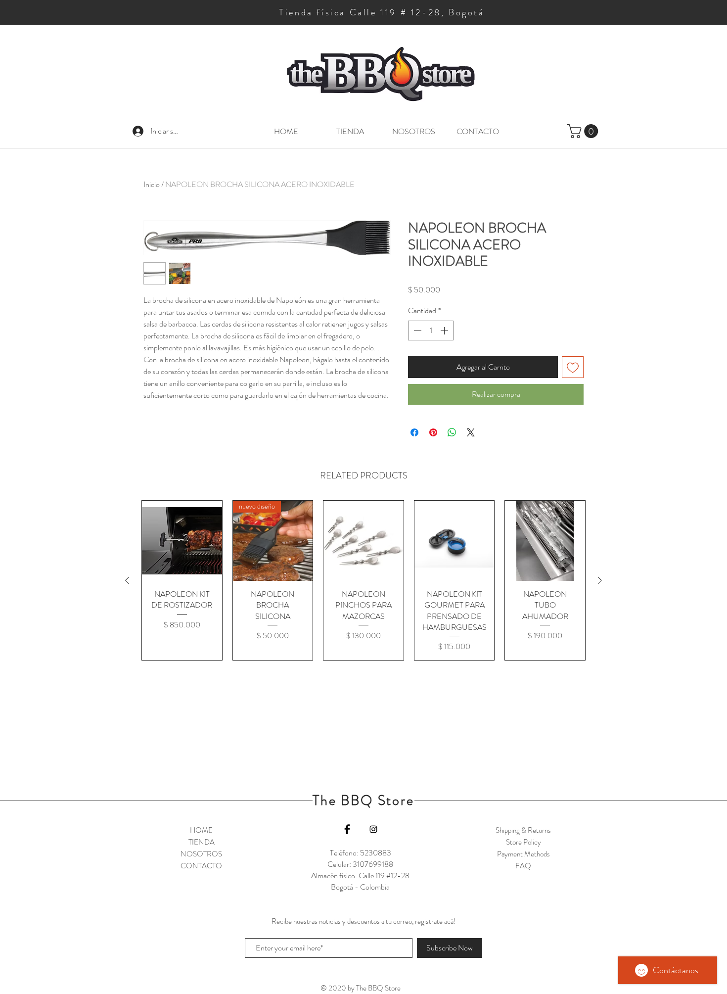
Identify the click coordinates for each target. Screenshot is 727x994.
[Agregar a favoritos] (573, 367)
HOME (201, 830)
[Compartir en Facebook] (414, 432)
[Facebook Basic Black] (347, 829)
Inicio (151, 184)
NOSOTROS (201, 854)
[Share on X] (471, 432)
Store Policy (523, 842)
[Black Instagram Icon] (373, 829)
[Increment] (445, 330)
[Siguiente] (600, 580)
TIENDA (201, 842)
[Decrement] (416, 330)
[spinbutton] (430, 330)
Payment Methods (523, 854)
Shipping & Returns (523, 830)
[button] (584, 131)
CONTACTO (201, 865)
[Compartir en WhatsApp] (452, 432)
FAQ (523, 865)
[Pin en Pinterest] (433, 432)
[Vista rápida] (182, 541)
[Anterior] (127, 580)
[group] (363, 580)
